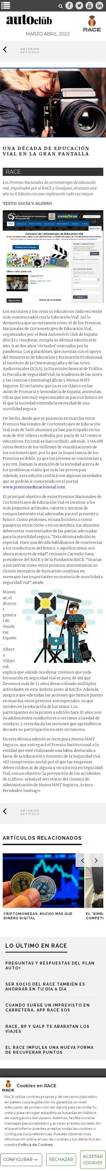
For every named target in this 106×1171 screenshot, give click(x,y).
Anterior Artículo (30, 50)
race (13, 172)
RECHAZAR (61, 1159)
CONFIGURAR (18, 1159)
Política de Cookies (35, 1144)
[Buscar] (61, 6)
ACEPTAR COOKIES (93, 1159)
